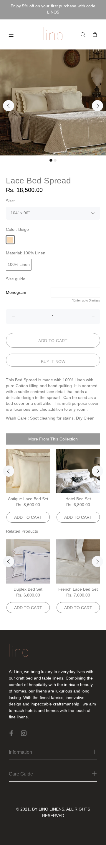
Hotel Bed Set (78, 498)
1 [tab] (50, 160)
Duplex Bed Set (28, 589)
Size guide (15, 278)
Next (97, 105)
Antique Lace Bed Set (28, 498)
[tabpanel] (53, 102)
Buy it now (53, 361)
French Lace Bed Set (78, 589)
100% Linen (19, 264)
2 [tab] (55, 160)
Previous (8, 105)
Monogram (16, 292)
